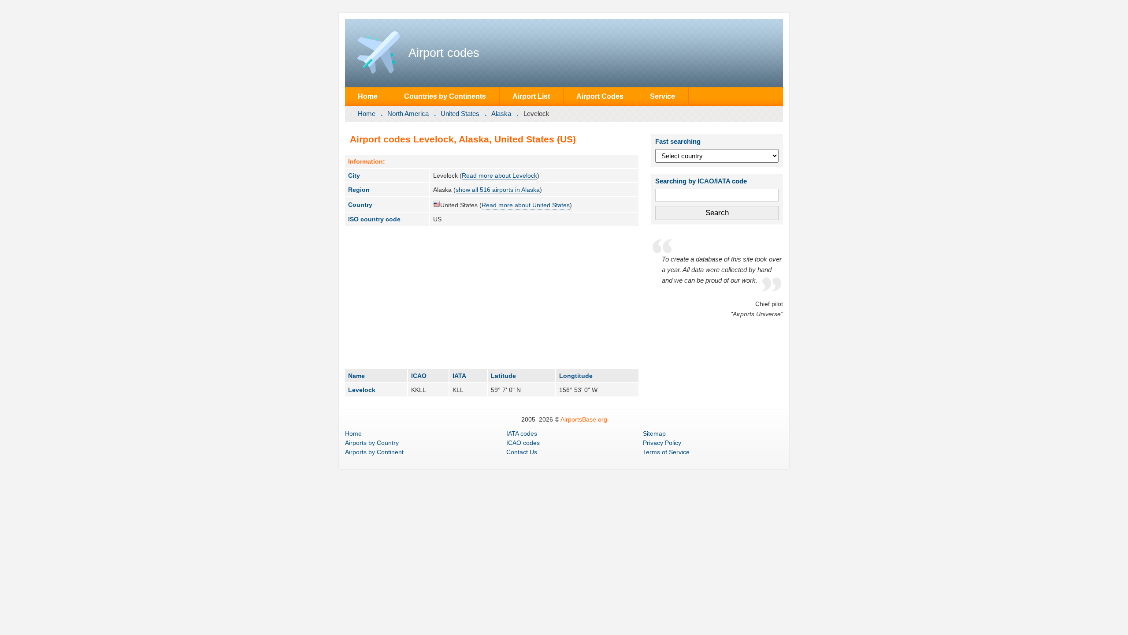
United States (460, 113)
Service (662, 96)
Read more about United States (526, 205)
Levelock (361, 389)
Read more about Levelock (499, 175)
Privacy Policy (662, 442)
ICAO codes (523, 442)
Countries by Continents (445, 96)
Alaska (501, 113)
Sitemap (654, 433)
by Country (372, 442)
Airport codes (443, 53)
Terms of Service (666, 452)
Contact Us (521, 452)
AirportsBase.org (583, 419)
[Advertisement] (491, 297)
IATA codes (521, 433)
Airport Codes (599, 96)
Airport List (531, 96)
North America (408, 113)
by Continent (374, 452)
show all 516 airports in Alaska (498, 189)
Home (368, 96)
